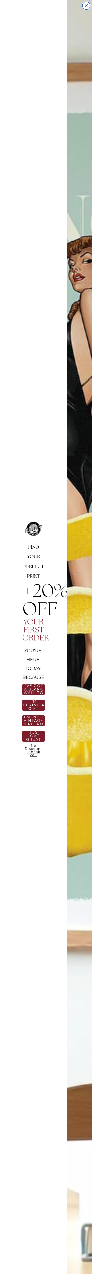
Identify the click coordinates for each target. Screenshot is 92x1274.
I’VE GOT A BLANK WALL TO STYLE (34, 689)
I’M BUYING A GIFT (33, 705)
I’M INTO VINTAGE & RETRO (34, 720)
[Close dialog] (86, 6)
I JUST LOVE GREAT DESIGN (33, 736)
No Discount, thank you (33, 749)
